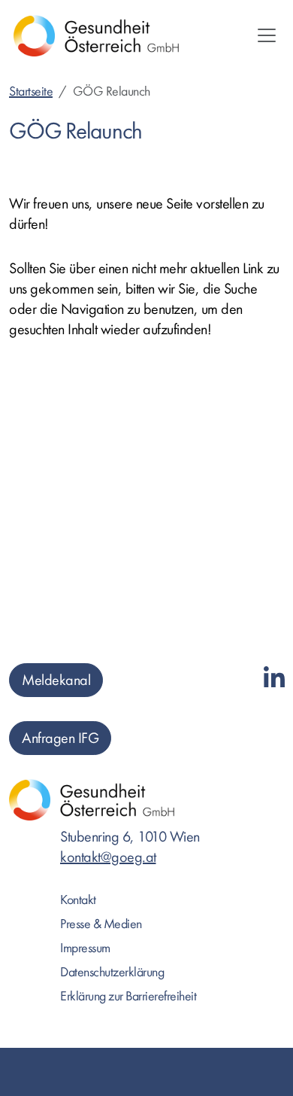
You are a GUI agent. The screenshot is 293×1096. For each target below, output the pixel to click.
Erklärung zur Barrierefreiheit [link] (128, 996)
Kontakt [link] (78, 900)
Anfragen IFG (60, 738)
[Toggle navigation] (266, 35)
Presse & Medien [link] (101, 924)
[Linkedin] (274, 679)
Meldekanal (56, 680)
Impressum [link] (85, 948)
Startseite (31, 91)
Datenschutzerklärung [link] (112, 972)
